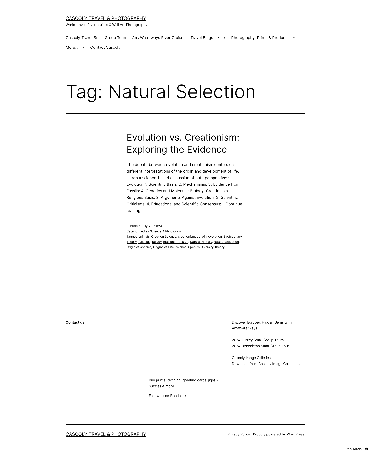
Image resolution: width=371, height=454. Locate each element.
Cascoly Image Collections (279, 364)
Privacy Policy (238, 434)
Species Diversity (200, 247)
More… (72, 47)
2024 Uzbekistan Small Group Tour (260, 346)
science (180, 247)
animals (144, 236)
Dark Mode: (353, 449)
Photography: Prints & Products (259, 37)
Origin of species (139, 247)
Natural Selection (226, 242)
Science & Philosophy (165, 231)
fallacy (157, 242)
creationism (186, 236)
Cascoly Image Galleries (251, 358)
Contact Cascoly (105, 47)
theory (220, 247)
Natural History (201, 242)
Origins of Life (163, 247)
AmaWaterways (244, 328)
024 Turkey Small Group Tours (259, 340)
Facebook (178, 396)
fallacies (144, 242)
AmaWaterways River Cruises (158, 37)
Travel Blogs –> (205, 37)
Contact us (75, 322)
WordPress (295, 434)
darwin (202, 236)
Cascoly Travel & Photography (106, 18)
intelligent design (175, 242)
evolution (215, 236)
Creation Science (163, 236)
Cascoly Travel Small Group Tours (96, 37)
